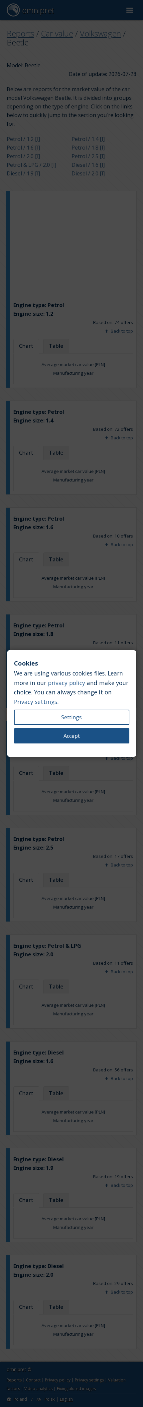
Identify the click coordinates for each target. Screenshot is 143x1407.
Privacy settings (35, 702)
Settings (71, 717)
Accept (72, 735)
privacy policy (66, 683)
